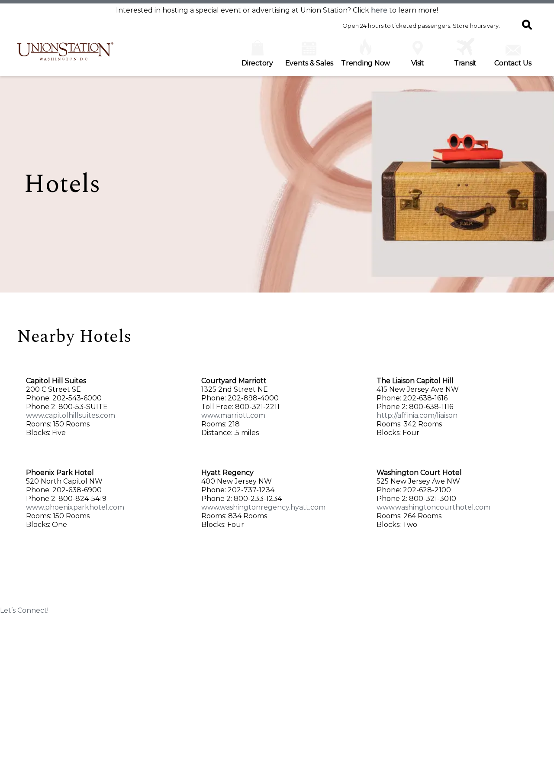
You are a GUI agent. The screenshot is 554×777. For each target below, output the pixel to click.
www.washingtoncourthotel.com (433, 507)
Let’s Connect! (24, 610)
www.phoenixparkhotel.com (75, 507)
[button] (527, 25)
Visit (417, 63)
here (379, 10)
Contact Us (512, 63)
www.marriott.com (233, 415)
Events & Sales (309, 63)
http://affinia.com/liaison (417, 415)
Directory (257, 63)
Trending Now (365, 63)
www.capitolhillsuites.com (70, 415)
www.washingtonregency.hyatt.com (263, 507)
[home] (65, 55)
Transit (465, 63)
